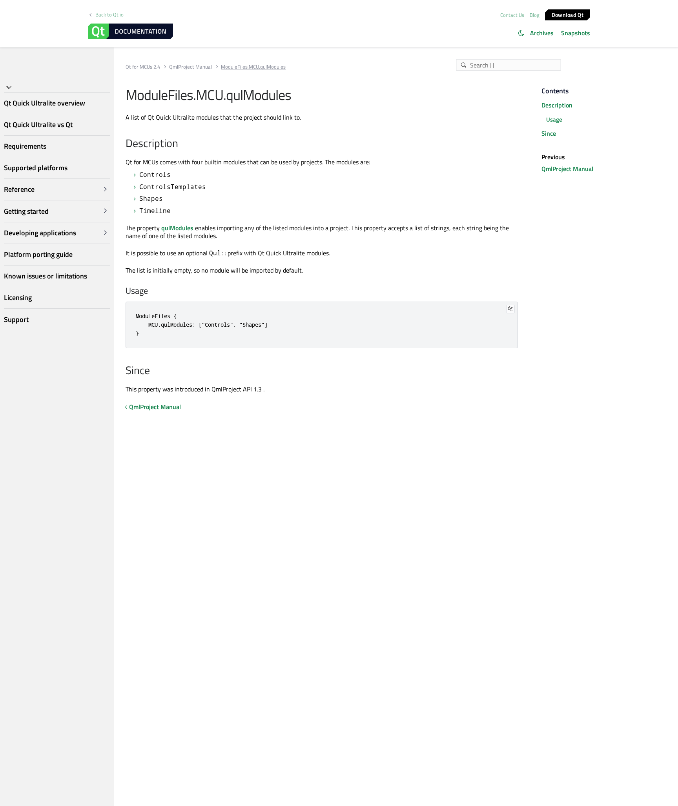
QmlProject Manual (190, 66)
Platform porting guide (38, 254)
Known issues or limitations (45, 276)
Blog (534, 15)
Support (16, 319)
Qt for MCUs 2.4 (143, 66)
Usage (554, 119)
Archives (542, 33)
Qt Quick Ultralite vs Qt (38, 124)
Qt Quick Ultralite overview (44, 103)
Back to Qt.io (109, 14)
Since (548, 133)
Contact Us (512, 15)
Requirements (25, 146)
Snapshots (575, 33)
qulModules (177, 228)
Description (556, 105)
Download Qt (567, 14)
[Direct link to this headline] (182, 144)
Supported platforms (35, 167)
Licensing (18, 297)
